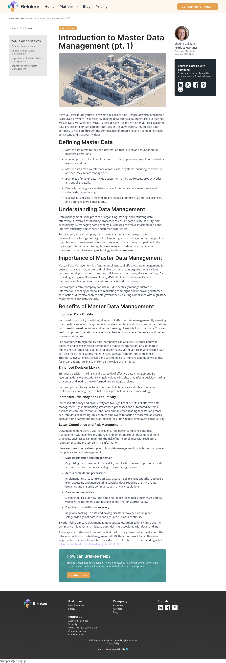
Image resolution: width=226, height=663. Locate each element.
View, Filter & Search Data (82, 627)
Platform (67, 7)
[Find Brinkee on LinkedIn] (161, 610)
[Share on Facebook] (197, 84)
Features (75, 616)
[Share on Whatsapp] (204, 84)
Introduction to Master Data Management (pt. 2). (89, 544)
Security (72, 624)
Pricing (102, 7)
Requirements (76, 605)
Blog (87, 7)
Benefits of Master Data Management (24, 67)
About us (118, 605)
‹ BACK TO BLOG (20, 28)
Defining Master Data (23, 46)
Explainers (19, 18)
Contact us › (78, 575)
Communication (77, 631)
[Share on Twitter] (189, 84)
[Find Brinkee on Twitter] (175, 610)
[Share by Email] (181, 89)
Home (50, 7)
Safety (71, 608)
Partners (117, 608)
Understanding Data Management (22, 52)
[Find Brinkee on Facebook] (168, 610)
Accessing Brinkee (78, 620)
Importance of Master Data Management (26, 60)
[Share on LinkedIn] (181, 84)
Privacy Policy (113, 643)
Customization (76, 634)
